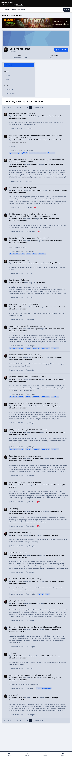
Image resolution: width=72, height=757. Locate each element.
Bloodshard (35, 555)
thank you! (13, 695)
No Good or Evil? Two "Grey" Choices (23, 188)
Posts (7, 79)
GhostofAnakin (36, 190)
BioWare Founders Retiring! (20, 533)
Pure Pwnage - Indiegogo (19, 260)
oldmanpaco (35, 329)
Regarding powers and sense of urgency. (25, 355)
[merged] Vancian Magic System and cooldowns (28, 326)
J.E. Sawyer (34, 629)
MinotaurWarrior (37, 511)
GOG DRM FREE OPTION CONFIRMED (24, 304)
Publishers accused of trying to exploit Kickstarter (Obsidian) (33, 403)
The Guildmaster (37, 140)
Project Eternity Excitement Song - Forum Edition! (29, 238)
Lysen (33, 656)
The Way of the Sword (18, 552)
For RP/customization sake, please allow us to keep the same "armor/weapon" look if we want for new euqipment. (33, 215)
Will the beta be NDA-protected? (22, 113)
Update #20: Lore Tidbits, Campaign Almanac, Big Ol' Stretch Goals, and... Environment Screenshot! (36, 136)
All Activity (9, 65)
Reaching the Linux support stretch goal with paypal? (30, 675)
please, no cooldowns (17, 601)
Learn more (4, 3)
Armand (34, 241)
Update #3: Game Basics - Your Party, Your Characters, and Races (35, 627)
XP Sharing (13, 508)
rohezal (33, 678)
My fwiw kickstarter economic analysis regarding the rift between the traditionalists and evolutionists (36, 160)
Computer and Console (50, 535)
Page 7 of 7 (38, 107)
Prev (9, 107)
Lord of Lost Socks (18, 116)
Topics (8, 75)
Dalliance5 (34, 581)
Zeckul (33, 116)
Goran (33, 406)
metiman (34, 164)
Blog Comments (11, 93)
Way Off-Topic (55, 263)
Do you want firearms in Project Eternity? (25, 579)
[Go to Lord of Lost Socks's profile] (6, 114)
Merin (33, 535)
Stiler (33, 219)
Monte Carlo (35, 307)
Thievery (12, 653)
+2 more (50, 153)
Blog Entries (9, 89)
